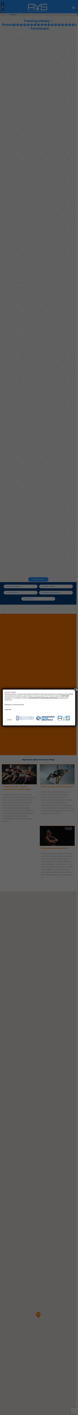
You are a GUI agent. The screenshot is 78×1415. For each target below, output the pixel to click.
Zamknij (75, 689)
